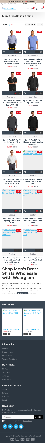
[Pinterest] (21, 426)
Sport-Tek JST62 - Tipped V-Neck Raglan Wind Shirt (33, 142)
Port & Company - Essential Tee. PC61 (12, 330)
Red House (12, 55)
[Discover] (33, 439)
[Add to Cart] (4, 334)
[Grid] (3, 24)
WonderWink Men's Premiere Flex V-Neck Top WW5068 (12, 103)
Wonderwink (33, 55)
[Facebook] (5, 426)
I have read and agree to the (18, 421)
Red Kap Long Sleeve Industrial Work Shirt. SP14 (33, 260)
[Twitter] (10, 426)
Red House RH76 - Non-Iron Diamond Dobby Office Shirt (12, 61)
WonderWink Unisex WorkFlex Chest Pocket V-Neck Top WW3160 (33, 62)
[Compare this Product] (20, 52)
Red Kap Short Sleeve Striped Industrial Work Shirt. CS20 (12, 181)
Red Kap (12, 175)
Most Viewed (8, 304)
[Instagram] (16, 426)
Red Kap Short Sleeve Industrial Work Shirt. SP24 (32, 220)
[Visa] (12, 439)
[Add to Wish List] (16, 52)
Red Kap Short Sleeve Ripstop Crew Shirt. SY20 (12, 220)
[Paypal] (22, 439)
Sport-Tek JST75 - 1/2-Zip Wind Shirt (32, 102)
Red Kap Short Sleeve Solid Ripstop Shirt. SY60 (32, 181)
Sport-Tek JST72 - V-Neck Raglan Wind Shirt (12, 142)
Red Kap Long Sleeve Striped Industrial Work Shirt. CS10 (12, 260)
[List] (6, 24)
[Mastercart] (17, 439)
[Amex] (27, 439)
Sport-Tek (33, 97)
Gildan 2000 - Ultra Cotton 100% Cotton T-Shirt (33, 330)
